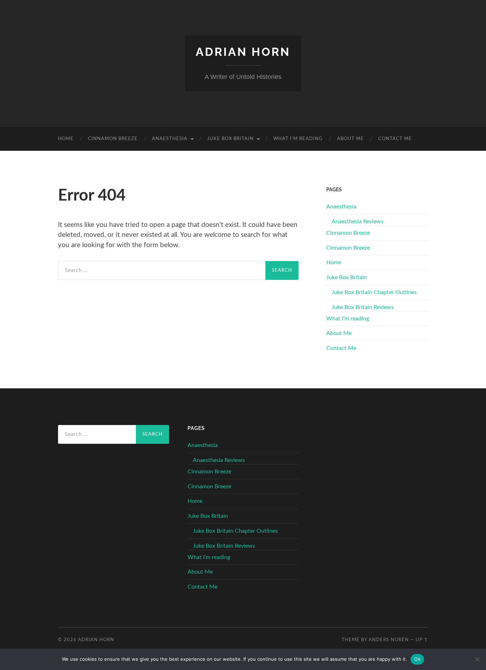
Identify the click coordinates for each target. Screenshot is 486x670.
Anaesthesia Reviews (358, 221)
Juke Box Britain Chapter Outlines (374, 292)
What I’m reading (298, 139)
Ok (417, 659)
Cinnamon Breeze (113, 139)
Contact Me (395, 139)
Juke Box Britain (230, 139)
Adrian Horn (243, 51)
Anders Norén (389, 640)
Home (66, 139)
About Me (350, 139)
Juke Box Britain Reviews (363, 307)
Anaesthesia (169, 139)
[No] (477, 659)
